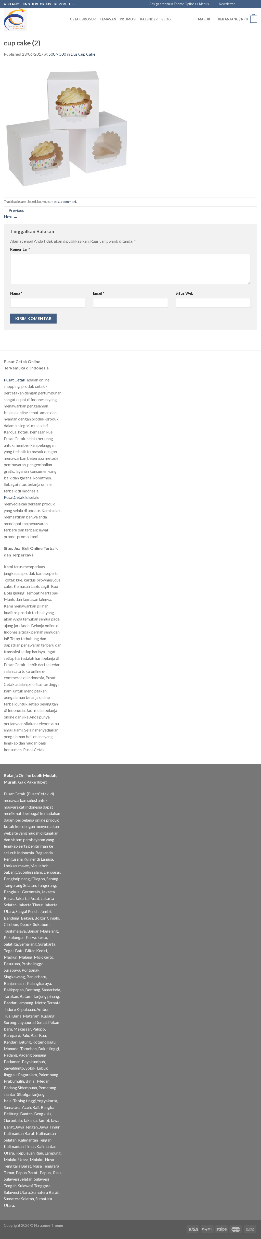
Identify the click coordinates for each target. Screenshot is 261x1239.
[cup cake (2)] (67, 126)
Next (11, 216)
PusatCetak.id (16, 497)
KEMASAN (107, 19)
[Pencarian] (64, 19)
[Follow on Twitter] (249, 4)
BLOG (166, 19)
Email (98, 293)
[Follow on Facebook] (240, 4)
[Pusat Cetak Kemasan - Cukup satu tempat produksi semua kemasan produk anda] (29, 19)
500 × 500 (57, 54)
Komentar (20, 249)
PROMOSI (128, 19)
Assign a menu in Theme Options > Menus (179, 4)
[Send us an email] (254, 4)
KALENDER (149, 19)
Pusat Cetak (14, 379)
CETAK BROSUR (83, 19)
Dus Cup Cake (83, 54)
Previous (14, 210)
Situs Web (184, 293)
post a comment (65, 202)
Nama (16, 293)
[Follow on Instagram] (244, 4)
